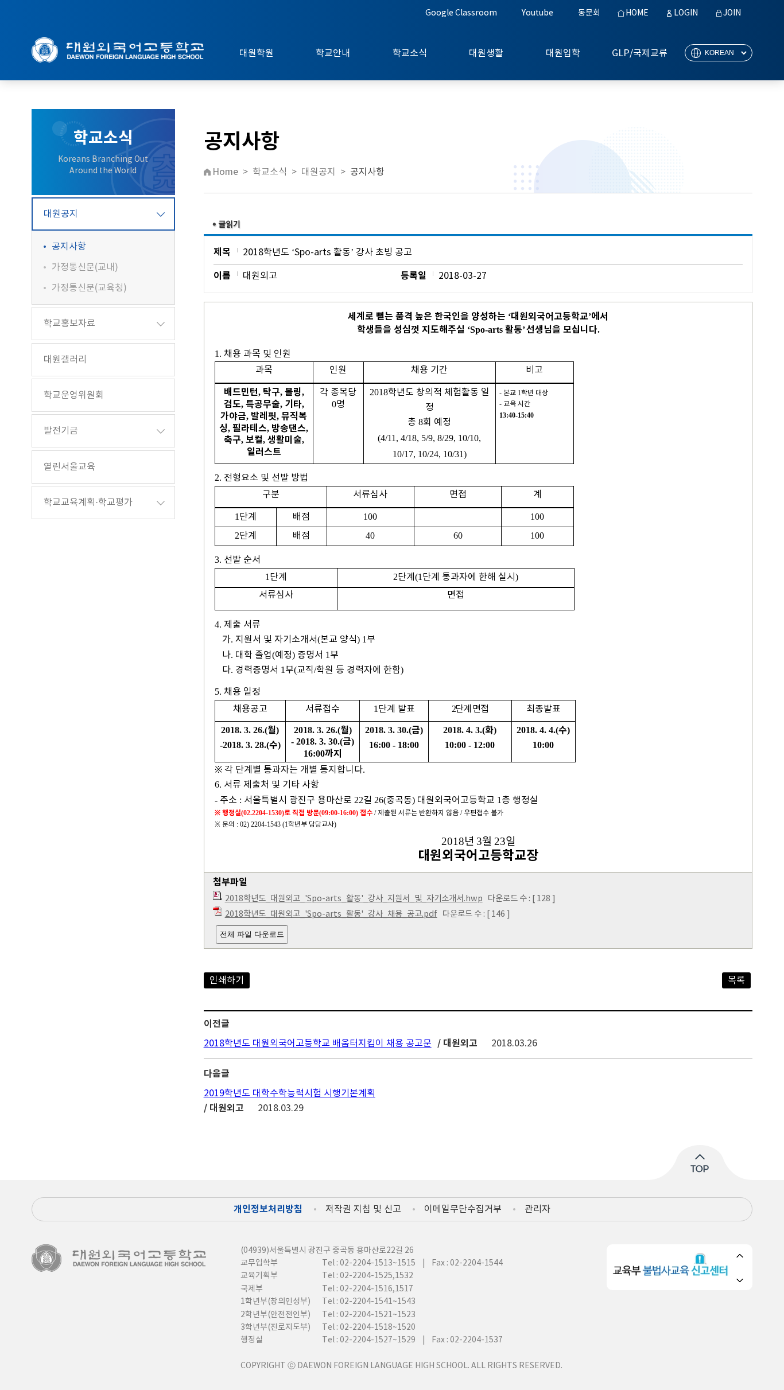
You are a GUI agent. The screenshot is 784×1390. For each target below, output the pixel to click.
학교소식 (410, 53)
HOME (637, 13)
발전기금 (61, 431)
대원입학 (563, 53)
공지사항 (69, 247)
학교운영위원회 (74, 395)
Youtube (537, 13)
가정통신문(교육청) (89, 288)
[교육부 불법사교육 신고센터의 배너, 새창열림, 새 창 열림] (672, 1267)
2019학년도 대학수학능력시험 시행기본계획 (289, 1093)
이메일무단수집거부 (463, 1209)
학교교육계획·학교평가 (88, 502)
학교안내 (333, 53)
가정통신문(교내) (85, 267)
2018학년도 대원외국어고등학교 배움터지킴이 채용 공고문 (318, 1043)
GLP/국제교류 (639, 53)
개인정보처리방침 (268, 1209)
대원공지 (61, 214)
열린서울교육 (69, 467)
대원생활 (486, 53)
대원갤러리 (65, 360)
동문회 (589, 13)
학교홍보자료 (69, 323)
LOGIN (686, 13)
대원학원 (256, 53)
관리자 (537, 1209)
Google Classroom (461, 13)
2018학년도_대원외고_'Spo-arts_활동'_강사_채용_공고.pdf (331, 914)
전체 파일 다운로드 (252, 934)
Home (225, 172)
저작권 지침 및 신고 (363, 1209)
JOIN (732, 13)
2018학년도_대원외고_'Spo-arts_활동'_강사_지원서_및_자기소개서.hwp (354, 899)
